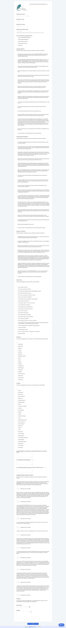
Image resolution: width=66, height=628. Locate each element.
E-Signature (18, 598)
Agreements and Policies (20, 231)
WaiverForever (32, 626)
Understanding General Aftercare (22, 136)
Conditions (18, 383)
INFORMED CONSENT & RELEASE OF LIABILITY (25, 475)
